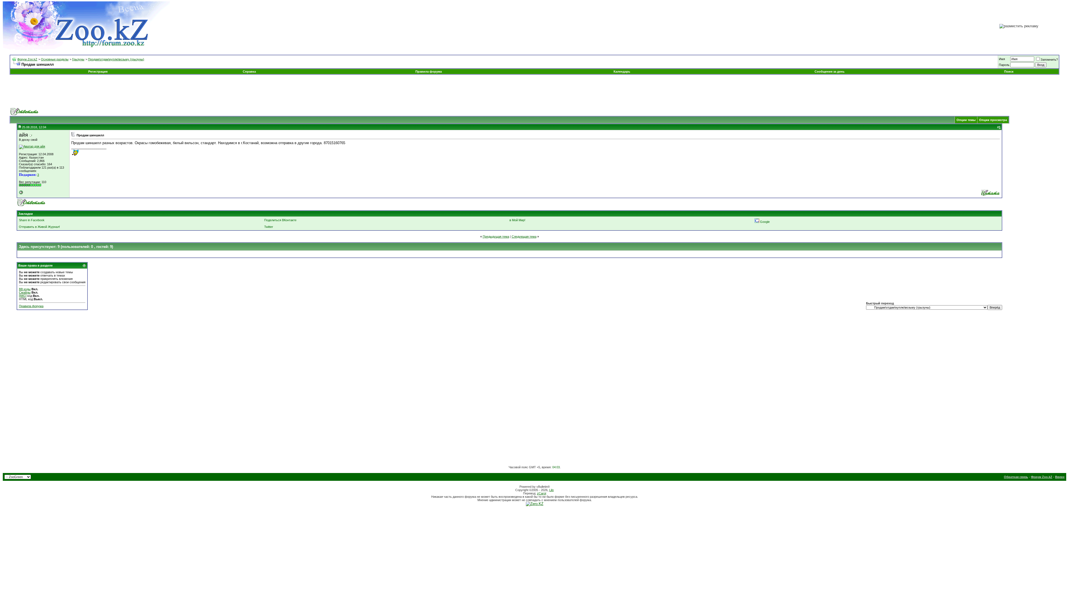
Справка (249, 71)
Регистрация (97, 71)
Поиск (1009, 71)
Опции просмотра (993, 120)
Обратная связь (1016, 477)
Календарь (622, 71)
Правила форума (428, 71)
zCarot (541, 493)
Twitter (268, 226)
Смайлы (25, 292)
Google (765, 221)
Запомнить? (1049, 59)
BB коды (25, 289)
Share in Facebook (32, 220)
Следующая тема (524, 236)
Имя (1002, 59)
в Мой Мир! (517, 220)
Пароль (1004, 64)
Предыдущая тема (496, 236)
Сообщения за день (830, 71)
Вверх (1060, 477)
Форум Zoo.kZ (27, 59)
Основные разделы (54, 59)
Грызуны (78, 59)
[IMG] (22, 295)
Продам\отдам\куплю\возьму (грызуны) (116, 59)
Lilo (551, 490)
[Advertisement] (534, 91)
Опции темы (966, 120)
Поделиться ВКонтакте (280, 220)
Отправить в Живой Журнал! (39, 226)
